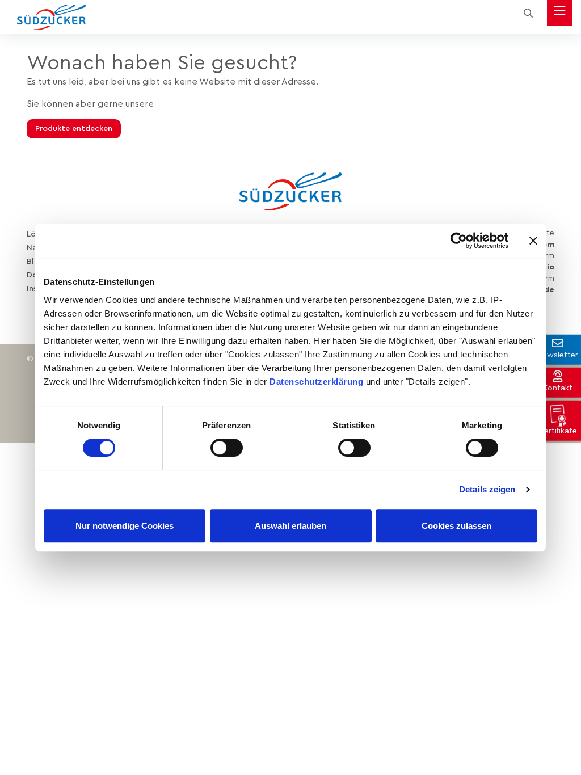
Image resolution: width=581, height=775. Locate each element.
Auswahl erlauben (290, 525)
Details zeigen (487, 489)
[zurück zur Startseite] (51, 17)
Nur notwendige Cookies (124, 525)
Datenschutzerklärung (316, 381)
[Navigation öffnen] (559, 13)
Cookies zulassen (456, 525)
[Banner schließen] (533, 241)
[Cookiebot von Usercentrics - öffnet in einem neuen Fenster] (458, 240)
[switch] (226, 448)
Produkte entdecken (73, 129)
